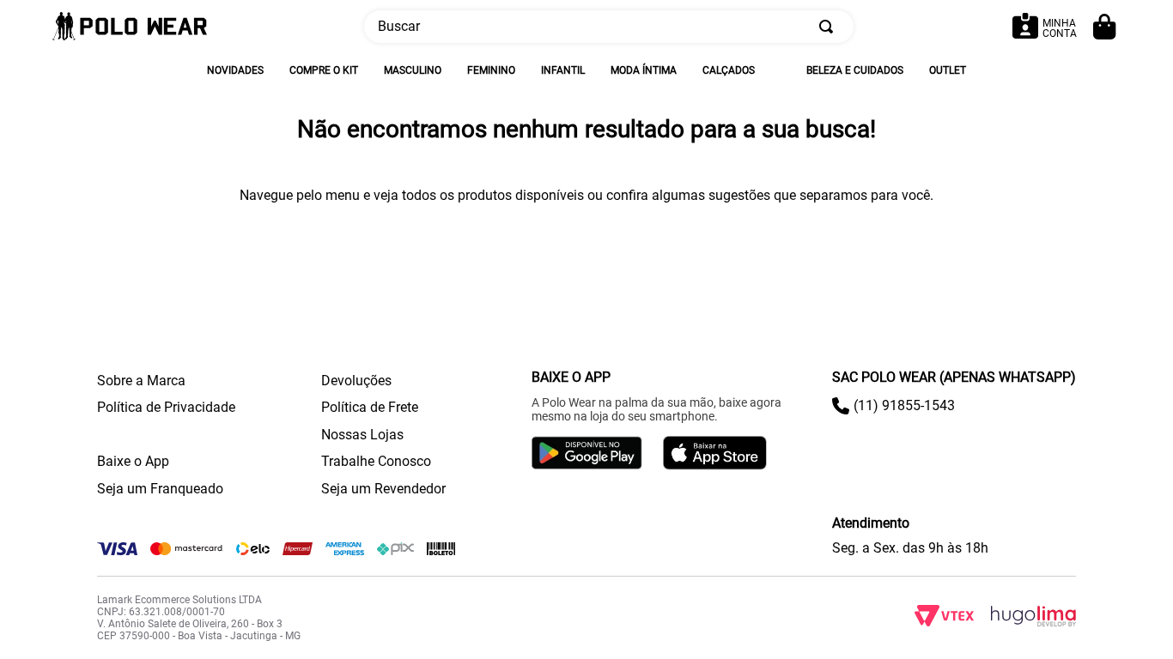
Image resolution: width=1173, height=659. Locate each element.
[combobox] (609, 26)
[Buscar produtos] (829, 26)
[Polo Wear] (129, 27)
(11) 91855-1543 (904, 405)
